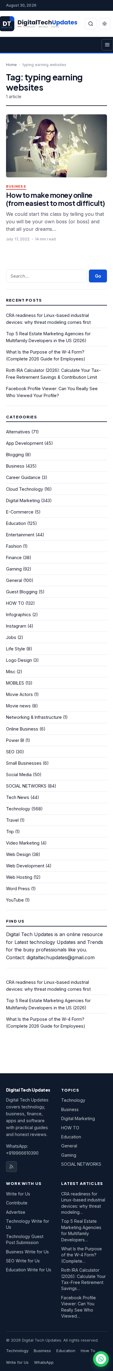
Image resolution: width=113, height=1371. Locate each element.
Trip (10, 831)
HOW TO (15, 603)
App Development (24, 443)
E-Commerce (19, 511)
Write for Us (18, 1193)
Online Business (22, 728)
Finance (14, 557)
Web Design (18, 854)
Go (98, 276)
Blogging (15, 454)
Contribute (16, 1202)
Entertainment (20, 534)
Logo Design (19, 660)
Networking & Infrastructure (34, 717)
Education (16, 523)
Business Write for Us (27, 1251)
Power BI (15, 740)
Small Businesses (24, 763)
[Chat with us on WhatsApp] (101, 1359)
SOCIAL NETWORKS (26, 785)
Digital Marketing (23, 500)
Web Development (25, 865)
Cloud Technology (24, 489)
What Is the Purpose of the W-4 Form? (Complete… (81, 1255)
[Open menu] (107, 44)
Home (11, 64)
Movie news (18, 705)
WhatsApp (44, 1362)
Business (16, 186)
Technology (18, 808)
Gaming (14, 568)
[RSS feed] (11, 1166)
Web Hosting (19, 877)
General (14, 580)
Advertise (15, 1212)
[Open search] (90, 23)
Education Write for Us (28, 1269)
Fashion (14, 546)
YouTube (15, 899)
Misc (10, 671)
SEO (10, 751)
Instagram (16, 625)
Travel (12, 820)
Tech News (17, 797)
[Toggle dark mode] (104, 23)
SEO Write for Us (23, 1260)
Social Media (19, 774)
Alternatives (18, 431)
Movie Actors (19, 694)
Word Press (18, 888)
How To (88, 1350)
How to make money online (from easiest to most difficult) (55, 199)
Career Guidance (23, 477)
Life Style (15, 648)
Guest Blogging (21, 591)
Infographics (18, 614)
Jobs (11, 637)
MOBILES (15, 682)
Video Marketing (22, 842)
